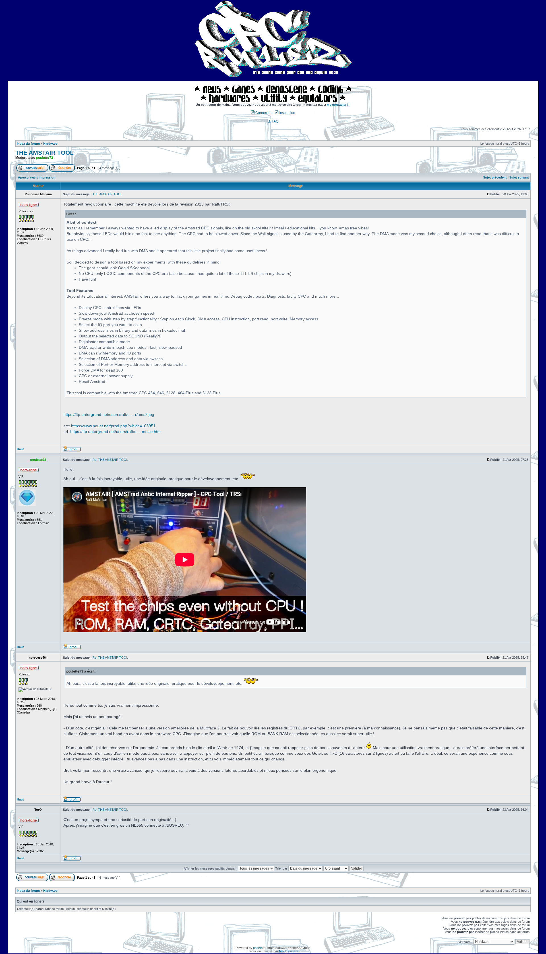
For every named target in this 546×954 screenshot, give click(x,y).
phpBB (257, 947)
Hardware (50, 143)
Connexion (263, 113)
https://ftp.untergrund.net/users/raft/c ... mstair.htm (115, 431)
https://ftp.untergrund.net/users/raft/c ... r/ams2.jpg (108, 414)
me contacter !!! (339, 104)
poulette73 (44, 158)
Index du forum (28, 143)
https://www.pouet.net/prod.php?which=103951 (113, 426)
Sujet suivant (519, 177)
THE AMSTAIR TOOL (44, 152)
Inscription (286, 113)
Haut (20, 449)
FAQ (274, 121)
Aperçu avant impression (36, 177)
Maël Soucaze (289, 951)
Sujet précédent (495, 177)
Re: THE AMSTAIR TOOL (110, 459)
